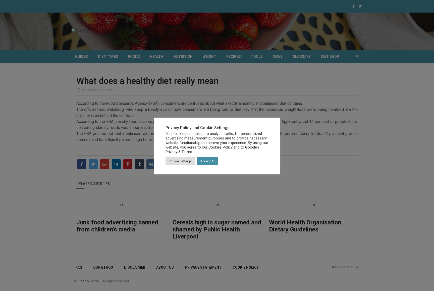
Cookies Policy (220, 147)
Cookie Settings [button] (180, 161)
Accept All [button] (207, 161)
